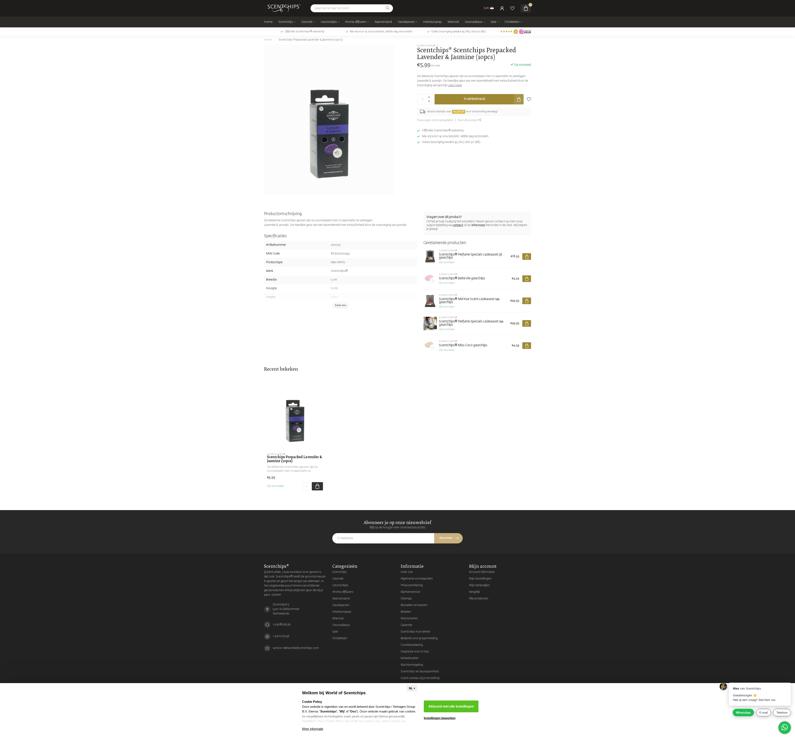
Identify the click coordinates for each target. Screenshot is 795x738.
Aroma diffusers (355, 22)
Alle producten (478, 598)
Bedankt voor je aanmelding (419, 638)
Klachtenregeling (412, 664)
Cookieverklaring (412, 645)
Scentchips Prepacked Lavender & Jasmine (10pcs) (310, 40)
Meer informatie (312, 729)
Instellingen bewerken (439, 718)
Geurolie (306, 22)
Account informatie (482, 572)
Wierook (453, 22)
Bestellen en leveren (414, 605)
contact (458, 225)
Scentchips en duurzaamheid (420, 671)
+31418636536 (282, 624)
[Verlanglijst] (512, 8)
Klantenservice (410, 591)
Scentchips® (426, 46)
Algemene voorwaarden (417, 578)
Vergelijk (474, 591)
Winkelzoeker (410, 658)
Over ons (407, 572)
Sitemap (406, 598)
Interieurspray (432, 22)
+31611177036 (281, 636)
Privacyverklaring (412, 585)
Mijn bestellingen (480, 578)
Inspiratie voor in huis (415, 651)
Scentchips (285, 22)
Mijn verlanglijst (479, 585)
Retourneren (409, 618)
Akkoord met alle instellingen (451, 706)
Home (268, 22)
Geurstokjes (329, 22)
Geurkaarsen (406, 22)
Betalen (406, 611)
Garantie (406, 625)
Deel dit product (468, 120)
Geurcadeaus (473, 22)
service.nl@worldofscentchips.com (296, 648)
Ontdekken (512, 22)
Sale (493, 22)
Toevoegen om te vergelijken (435, 120)
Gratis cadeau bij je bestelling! (420, 678)
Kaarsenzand (383, 22)
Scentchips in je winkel (415, 631)
